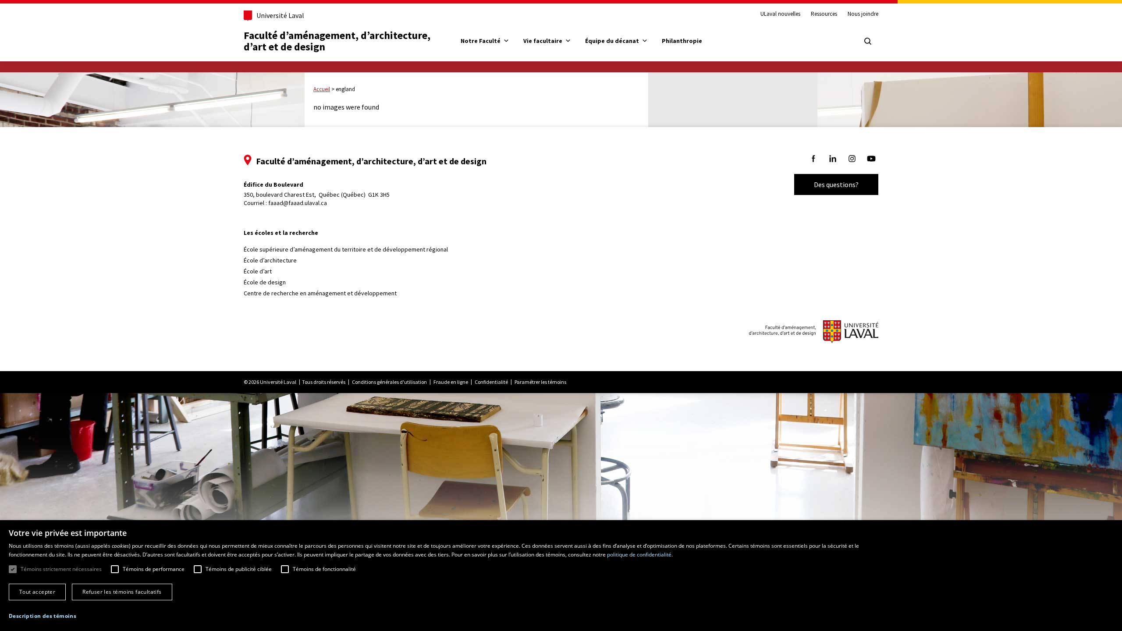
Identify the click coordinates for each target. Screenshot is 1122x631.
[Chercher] (867, 41)
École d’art (258, 271)
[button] (42, 615)
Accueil (321, 89)
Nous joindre (863, 14)
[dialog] (561, 575)
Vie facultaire (542, 41)
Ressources (824, 14)
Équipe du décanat (612, 41)
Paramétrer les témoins (540, 382)
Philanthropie (682, 41)
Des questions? (836, 184)
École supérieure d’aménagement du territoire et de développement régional (346, 249)
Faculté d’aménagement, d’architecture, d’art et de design (338, 40)
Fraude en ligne (450, 382)
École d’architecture (270, 260)
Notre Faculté (481, 41)
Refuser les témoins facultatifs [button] (121, 592)
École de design (265, 282)
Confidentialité (491, 382)
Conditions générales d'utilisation (389, 382)
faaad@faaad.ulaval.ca (297, 203)
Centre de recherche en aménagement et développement (320, 293)
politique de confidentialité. (640, 554)
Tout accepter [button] (37, 592)
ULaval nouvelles (780, 14)
